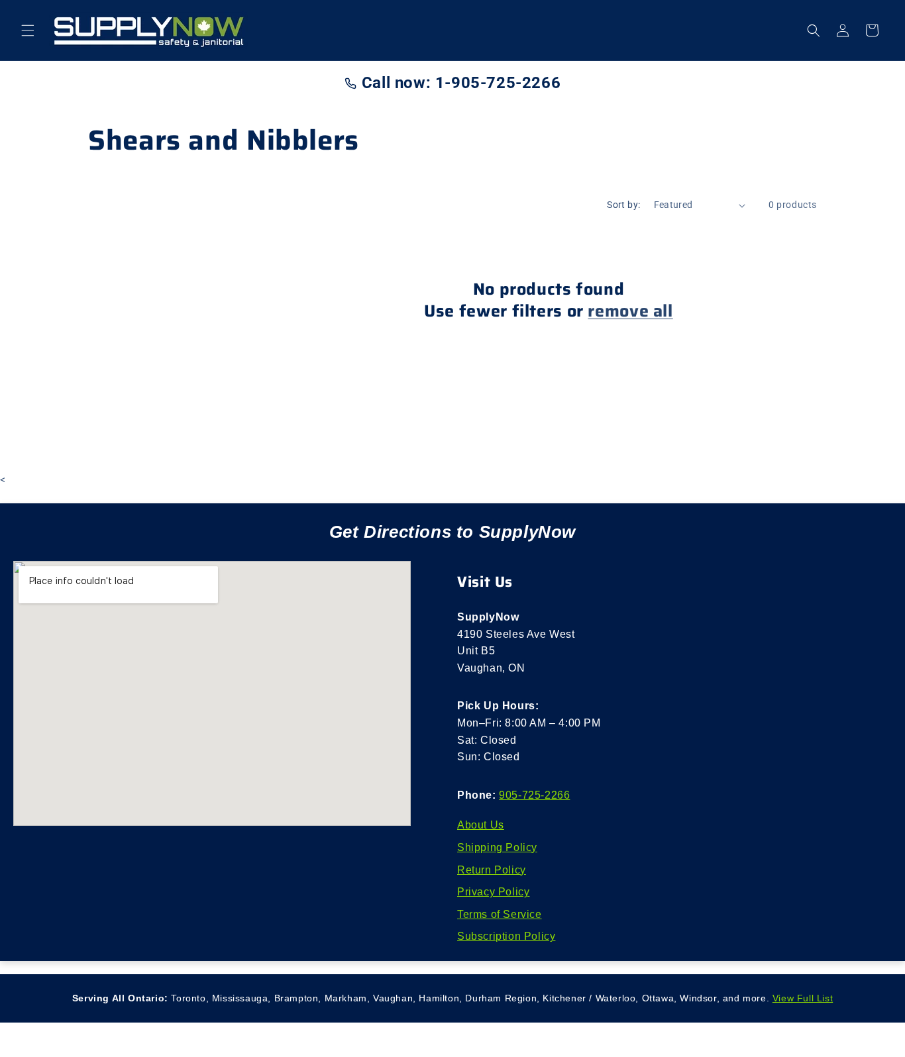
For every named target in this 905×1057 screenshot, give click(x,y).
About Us (480, 824)
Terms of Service (499, 914)
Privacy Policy (493, 891)
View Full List (802, 998)
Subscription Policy (506, 936)
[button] (27, 30)
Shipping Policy (497, 847)
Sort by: (623, 204)
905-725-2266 (534, 795)
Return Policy (491, 870)
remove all (630, 310)
